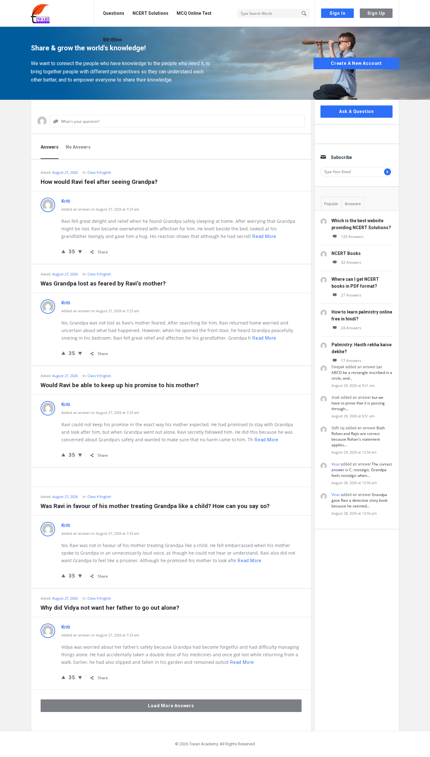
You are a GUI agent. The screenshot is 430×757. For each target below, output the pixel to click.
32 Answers (351, 262)
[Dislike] (80, 251)
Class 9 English (99, 172)
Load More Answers (171, 705)
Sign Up (376, 13)
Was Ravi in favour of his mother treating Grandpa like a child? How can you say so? (155, 506)
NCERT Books (346, 253)
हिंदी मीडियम (112, 39)
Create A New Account (356, 63)
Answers (50, 147)
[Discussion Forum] (62, 13)
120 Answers (352, 236)
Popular (331, 203)
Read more (264, 236)
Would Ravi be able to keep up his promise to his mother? (120, 385)
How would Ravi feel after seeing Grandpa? (99, 181)
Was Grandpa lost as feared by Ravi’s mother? (103, 283)
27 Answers (351, 295)
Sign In (338, 13)
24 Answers (351, 327)
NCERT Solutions (150, 13)
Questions (113, 13)
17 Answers (351, 360)
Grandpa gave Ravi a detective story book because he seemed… (359, 500)
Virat (335, 464)
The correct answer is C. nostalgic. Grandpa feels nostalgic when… (361, 469)
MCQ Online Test (194, 13)
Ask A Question (356, 111)
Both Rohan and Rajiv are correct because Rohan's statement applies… (358, 436)
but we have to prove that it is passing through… (358, 403)
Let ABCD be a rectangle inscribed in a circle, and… (361, 372)
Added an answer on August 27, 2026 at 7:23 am (100, 209)
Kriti (65, 201)
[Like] (63, 251)
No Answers (78, 147)
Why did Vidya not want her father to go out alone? (110, 607)
